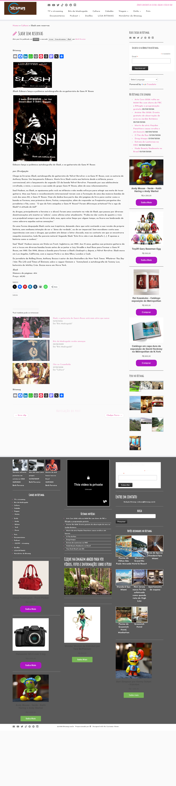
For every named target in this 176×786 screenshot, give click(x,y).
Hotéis (17, 514)
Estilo (136, 11)
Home (16, 26)
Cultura (96, 11)
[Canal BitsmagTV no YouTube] (54, 5)
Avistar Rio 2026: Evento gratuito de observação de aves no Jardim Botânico (146, 116)
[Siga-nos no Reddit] (71, 5)
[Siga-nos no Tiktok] (63, 5)
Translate (151, 84)
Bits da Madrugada (77, 11)
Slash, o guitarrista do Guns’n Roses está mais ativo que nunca (81, 318)
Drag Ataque (141, 139)
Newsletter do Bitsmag (130, 16)
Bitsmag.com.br (68, 726)
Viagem (123, 11)
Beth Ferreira (80, 39)
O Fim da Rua (141, 135)
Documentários (57, 16)
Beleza (17, 524)
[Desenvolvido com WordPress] (90, 726)
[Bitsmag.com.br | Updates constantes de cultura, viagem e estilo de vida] (20, 8)
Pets (148, 11)
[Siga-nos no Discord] (76, 5)
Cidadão (109, 11)
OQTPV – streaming (22, 543)
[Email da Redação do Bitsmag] (50, 5)
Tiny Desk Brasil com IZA (75, 549)
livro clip (20, 415)
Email (135, 56)
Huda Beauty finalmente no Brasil (78, 546)
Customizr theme (112, 726)
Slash (69, 39)
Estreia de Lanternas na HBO (77, 543)
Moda (17, 521)
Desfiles (89, 16)
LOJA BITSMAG (106, 16)
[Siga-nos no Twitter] (59, 5)
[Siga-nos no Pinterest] (67, 5)
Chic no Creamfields (62, 365)
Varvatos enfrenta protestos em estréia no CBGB (19, 476)
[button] (135, 386)
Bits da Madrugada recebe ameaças (69, 341)
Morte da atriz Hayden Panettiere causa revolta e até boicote (146, 128)
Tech (16, 527)
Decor (17, 530)
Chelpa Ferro (114, 415)
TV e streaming (55, 11)
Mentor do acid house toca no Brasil (51, 476)
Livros (51, 39)
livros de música (60, 39)
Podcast (74, 16)
